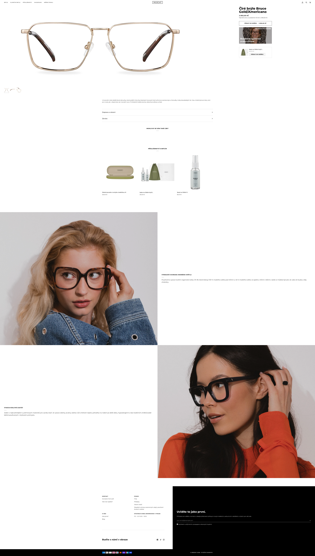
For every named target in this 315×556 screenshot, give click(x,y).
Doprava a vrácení (108, 112)
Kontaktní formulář (108, 499)
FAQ (135, 499)
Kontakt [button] (105, 496)
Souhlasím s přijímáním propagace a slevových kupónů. (195, 524)
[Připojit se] (309, 520)
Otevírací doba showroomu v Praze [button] (147, 513)
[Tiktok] (160, 539)
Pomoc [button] (136, 496)
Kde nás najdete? (107, 501)
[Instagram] (163, 539)
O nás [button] (104, 513)
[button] (6, 2)
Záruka (104, 118)
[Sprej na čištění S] (195, 172)
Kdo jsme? (105, 516)
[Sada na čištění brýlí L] (157, 172)
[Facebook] (157, 539)
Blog (103, 519)
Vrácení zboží (138, 504)
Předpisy (136, 501)
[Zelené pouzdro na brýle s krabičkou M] (120, 172)
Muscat (194, 552)
